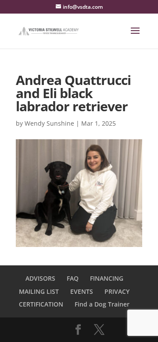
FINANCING (106, 278)
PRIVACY (116, 291)
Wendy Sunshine (49, 123)
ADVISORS (40, 278)
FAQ (73, 278)
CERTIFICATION (41, 304)
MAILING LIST (39, 291)
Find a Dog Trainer (102, 304)
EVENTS (81, 291)
